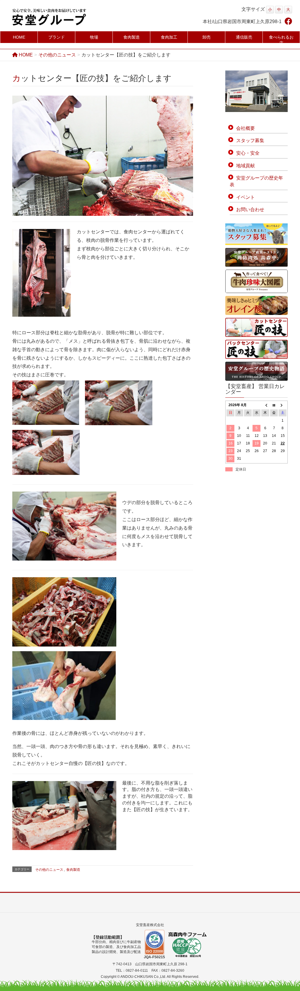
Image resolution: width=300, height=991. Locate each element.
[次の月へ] (283, 405)
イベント (245, 197)
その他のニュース (49, 870)
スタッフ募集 (250, 140)
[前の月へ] (265, 405)
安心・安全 (248, 153)
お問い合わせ (250, 209)
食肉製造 (73, 870)
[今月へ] (274, 405)
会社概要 (245, 128)
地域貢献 (245, 165)
